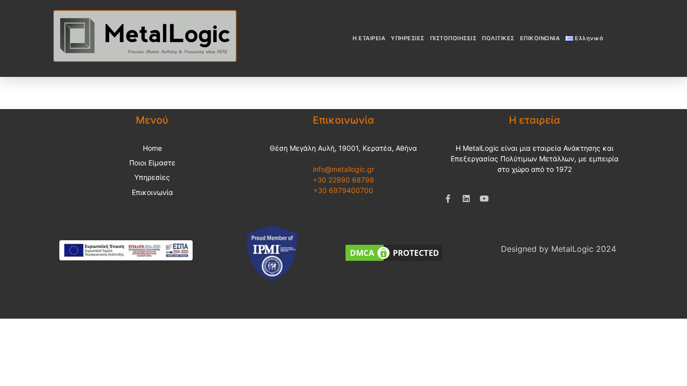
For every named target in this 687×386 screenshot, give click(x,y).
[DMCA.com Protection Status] (393, 252)
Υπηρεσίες (152, 177)
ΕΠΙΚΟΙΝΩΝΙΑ (540, 38)
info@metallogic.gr (343, 169)
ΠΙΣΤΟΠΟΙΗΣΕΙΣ (453, 38)
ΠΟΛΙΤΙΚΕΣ (498, 38)
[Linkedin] (466, 199)
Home (152, 148)
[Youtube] (484, 199)
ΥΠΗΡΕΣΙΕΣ (407, 38)
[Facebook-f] (448, 199)
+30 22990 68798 (343, 179)
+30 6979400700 (343, 190)
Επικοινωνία (152, 192)
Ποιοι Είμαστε (152, 162)
